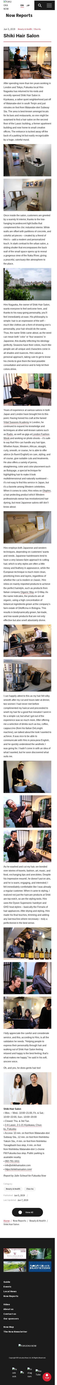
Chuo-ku (37, 29)
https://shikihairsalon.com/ (18, 1169)
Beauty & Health (25, 29)
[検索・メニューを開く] (44, 5)
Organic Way (27, 592)
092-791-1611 (12, 1161)
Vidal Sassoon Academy (16, 422)
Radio (10, 434)
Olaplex (47, 490)
